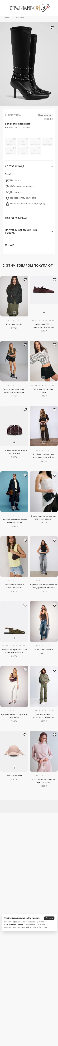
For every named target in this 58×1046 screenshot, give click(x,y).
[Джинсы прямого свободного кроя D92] (44, 686)
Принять (49, 918)
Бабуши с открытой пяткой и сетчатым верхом (14, 651)
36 (23, 143)
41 (35, 152)
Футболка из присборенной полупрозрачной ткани (43, 586)
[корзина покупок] (43, 11)
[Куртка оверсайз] (14, 296)
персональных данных (14, 924)
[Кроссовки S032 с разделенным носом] (44, 290)
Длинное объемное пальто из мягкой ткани (14, 521)
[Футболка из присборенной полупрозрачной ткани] (44, 556)
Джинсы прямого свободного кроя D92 (43, 716)
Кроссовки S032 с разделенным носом (44, 325)
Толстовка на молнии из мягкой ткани (43, 780)
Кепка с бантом (14, 776)
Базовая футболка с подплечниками (14, 586)
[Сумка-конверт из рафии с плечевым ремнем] (44, 491)
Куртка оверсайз (14, 324)
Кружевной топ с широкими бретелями (14, 716)
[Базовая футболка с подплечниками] (14, 556)
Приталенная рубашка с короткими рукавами (14, 390)
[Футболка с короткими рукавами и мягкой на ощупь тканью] (44, 426)
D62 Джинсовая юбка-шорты (43, 390)
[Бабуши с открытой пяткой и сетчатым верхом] (14, 621)
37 (35, 143)
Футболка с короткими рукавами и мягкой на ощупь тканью (43, 456)
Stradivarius (13, 115)
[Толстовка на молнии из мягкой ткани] (44, 751)
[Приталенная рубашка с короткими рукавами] (14, 361)
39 (10, 152)
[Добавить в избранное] (25, 280)
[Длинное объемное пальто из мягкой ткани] (14, 491)
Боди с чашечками (43, 649)
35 (10, 143)
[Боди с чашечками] (44, 621)
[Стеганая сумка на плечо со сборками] (14, 426)
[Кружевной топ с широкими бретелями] (14, 686)
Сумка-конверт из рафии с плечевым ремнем (44, 517)
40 (23, 152)
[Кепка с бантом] (14, 751)
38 (47, 143)
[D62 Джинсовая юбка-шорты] (44, 361)
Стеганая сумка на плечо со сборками (14, 452)
